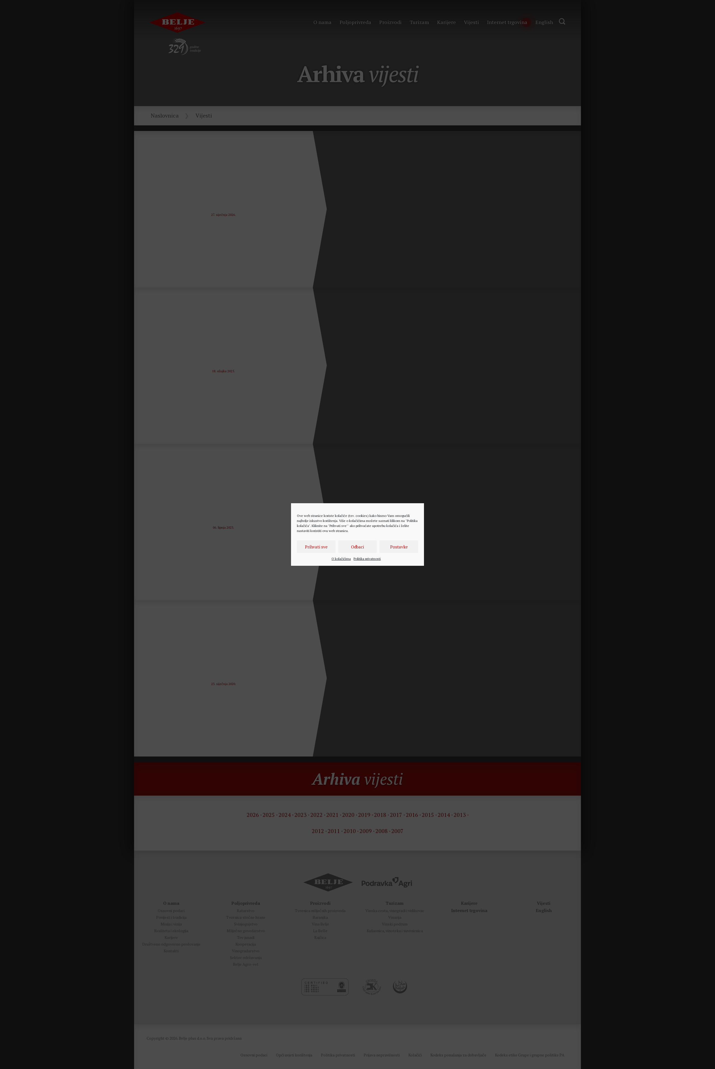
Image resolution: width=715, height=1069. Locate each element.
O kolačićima (341, 559)
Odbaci (357, 547)
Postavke (399, 547)
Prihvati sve (316, 547)
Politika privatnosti (367, 559)
